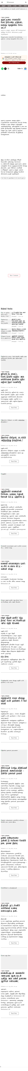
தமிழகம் (3, 6)
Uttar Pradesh (4, 178)
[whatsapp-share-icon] (2, 69)
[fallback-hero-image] (6, 315)
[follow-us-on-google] (25, 68)
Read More (14, 407)
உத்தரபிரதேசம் (11, 178)
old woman (18, 178)
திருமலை (4, 923)
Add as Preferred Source (14, 62)
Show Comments (14, 275)
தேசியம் (9, 6)
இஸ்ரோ (7, 801)
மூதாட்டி (23, 178)
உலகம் (15, 6)
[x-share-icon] (5, 69)
